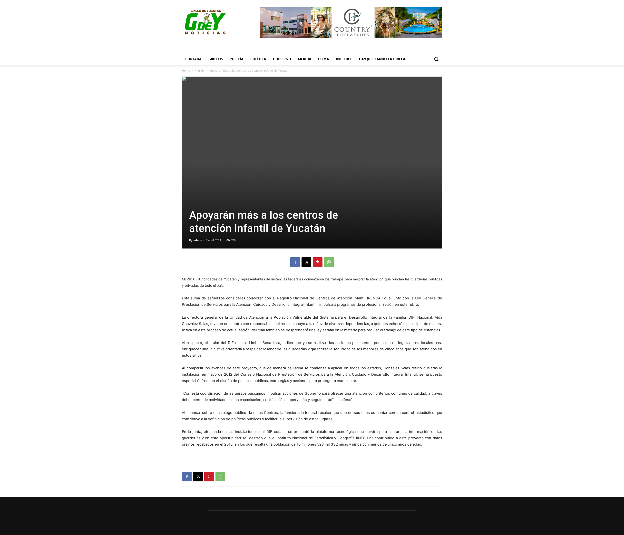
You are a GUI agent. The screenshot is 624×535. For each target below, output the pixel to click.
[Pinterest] (317, 262)
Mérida (200, 70)
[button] (436, 59)
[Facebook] (295, 262)
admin (198, 240)
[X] (306, 262)
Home (186, 70)
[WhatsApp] (329, 262)
